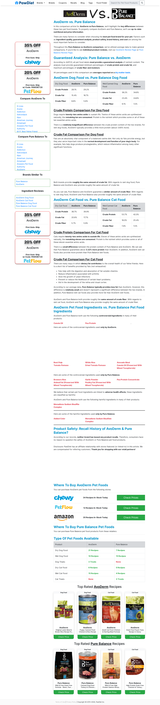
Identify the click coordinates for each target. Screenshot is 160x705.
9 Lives (20, 106)
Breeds (52, 3)
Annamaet (21, 123)
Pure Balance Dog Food (26, 203)
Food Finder (102, 3)
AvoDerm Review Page (126, 50)
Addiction (21, 112)
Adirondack (22, 114)
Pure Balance (22, 181)
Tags (90, 3)
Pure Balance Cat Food (26, 206)
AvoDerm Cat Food (24, 200)
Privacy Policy (71, 702)
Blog (83, 3)
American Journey (25, 120)
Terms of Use (60, 702)
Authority (21, 128)
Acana (19, 109)
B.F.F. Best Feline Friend (27, 131)
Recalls (74, 3)
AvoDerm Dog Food (25, 197)
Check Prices (131, 497)
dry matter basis (122, 72)
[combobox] (124, 3)
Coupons (63, 3)
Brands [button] (40, 3)
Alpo (19, 117)
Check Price (63, 637)
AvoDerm (21, 169)
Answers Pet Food (25, 126)
